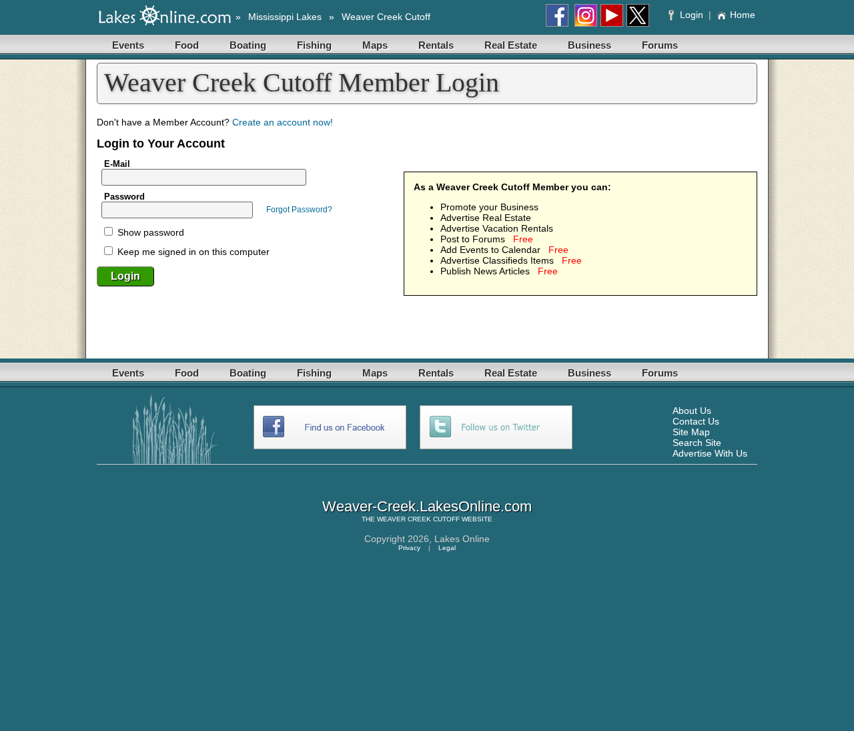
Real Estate (510, 45)
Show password (149, 232)
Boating (248, 45)
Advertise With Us (710, 453)
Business (589, 45)
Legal (447, 547)
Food (187, 45)
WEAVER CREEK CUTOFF (418, 519)
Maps (375, 45)
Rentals (436, 45)
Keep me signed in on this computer (192, 251)
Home (742, 14)
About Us (692, 410)
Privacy (409, 547)
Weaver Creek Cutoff (386, 16)
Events (128, 45)
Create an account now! (282, 122)
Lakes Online (462, 538)
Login (691, 14)
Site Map (691, 432)
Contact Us (696, 421)
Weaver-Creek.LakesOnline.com (427, 506)
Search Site (697, 442)
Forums (660, 45)
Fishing (314, 45)
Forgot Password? (299, 209)
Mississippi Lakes (285, 16)
